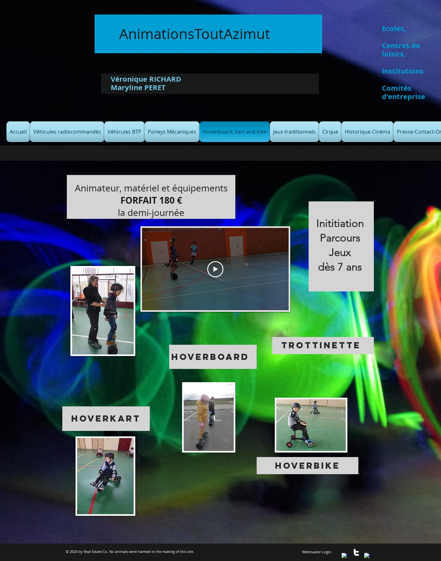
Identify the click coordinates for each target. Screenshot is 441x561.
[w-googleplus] (367, 556)
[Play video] (215, 269)
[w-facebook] (345, 556)
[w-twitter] (356, 552)
